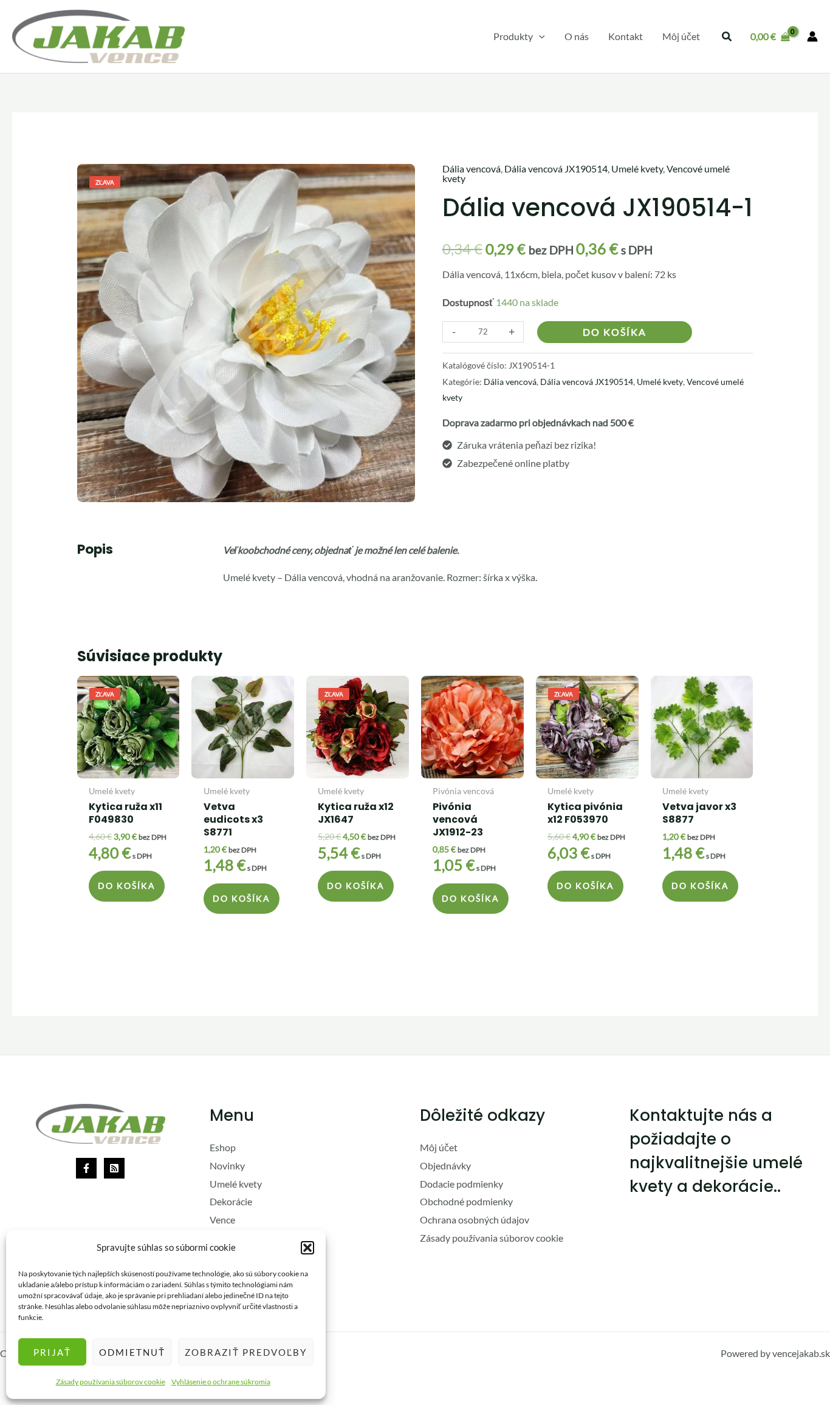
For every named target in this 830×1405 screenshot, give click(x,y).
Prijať (52, 1352)
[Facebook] (86, 1168)
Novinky (227, 1165)
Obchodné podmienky (466, 1201)
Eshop (223, 1147)
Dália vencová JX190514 (556, 168)
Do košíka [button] (127, 885)
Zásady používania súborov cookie (110, 1381)
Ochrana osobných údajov (474, 1219)
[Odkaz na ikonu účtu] (812, 36)
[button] (307, 1248)
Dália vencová (471, 168)
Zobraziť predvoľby (246, 1352)
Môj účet (439, 1147)
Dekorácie (231, 1201)
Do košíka (615, 332)
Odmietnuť (132, 1352)
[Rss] (114, 1168)
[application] (539, 36)
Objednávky (445, 1165)
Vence (222, 1219)
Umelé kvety (637, 168)
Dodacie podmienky (461, 1183)
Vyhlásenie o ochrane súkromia (220, 1381)
